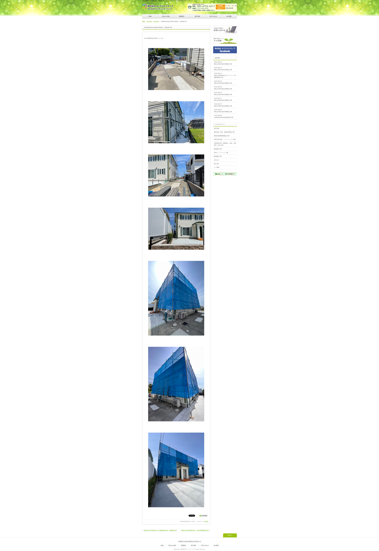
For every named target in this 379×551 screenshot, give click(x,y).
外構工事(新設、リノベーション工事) (225, 139)
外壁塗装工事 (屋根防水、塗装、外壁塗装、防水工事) (225, 144)
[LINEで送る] (203, 515)
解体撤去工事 (218, 149)
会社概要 (229, 16)
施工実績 (197, 16)
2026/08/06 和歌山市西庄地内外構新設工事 (223, 110)
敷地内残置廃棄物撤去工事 (221, 136)
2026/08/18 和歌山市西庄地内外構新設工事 (223, 93)
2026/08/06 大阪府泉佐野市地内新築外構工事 (223, 116)
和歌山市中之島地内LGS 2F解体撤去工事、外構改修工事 (160, 530)
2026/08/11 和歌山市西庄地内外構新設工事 (223, 99)
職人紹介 (216, 163)
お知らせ (216, 160)
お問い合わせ (213, 16)
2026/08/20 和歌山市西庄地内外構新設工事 (223, 88)
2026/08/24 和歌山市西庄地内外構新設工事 (223, 82)
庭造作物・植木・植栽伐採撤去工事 (224, 132)
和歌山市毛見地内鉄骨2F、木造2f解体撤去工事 (195, 530)
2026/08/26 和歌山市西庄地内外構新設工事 (223, 63)
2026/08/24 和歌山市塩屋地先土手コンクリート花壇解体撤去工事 (225, 75)
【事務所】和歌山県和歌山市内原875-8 (189, 541)
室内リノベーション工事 (221, 152)
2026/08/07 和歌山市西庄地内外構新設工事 (223, 105)
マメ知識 (216, 167)
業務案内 (181, 16)
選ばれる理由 (166, 16)
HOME (150, 16)
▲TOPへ (230, 535)
